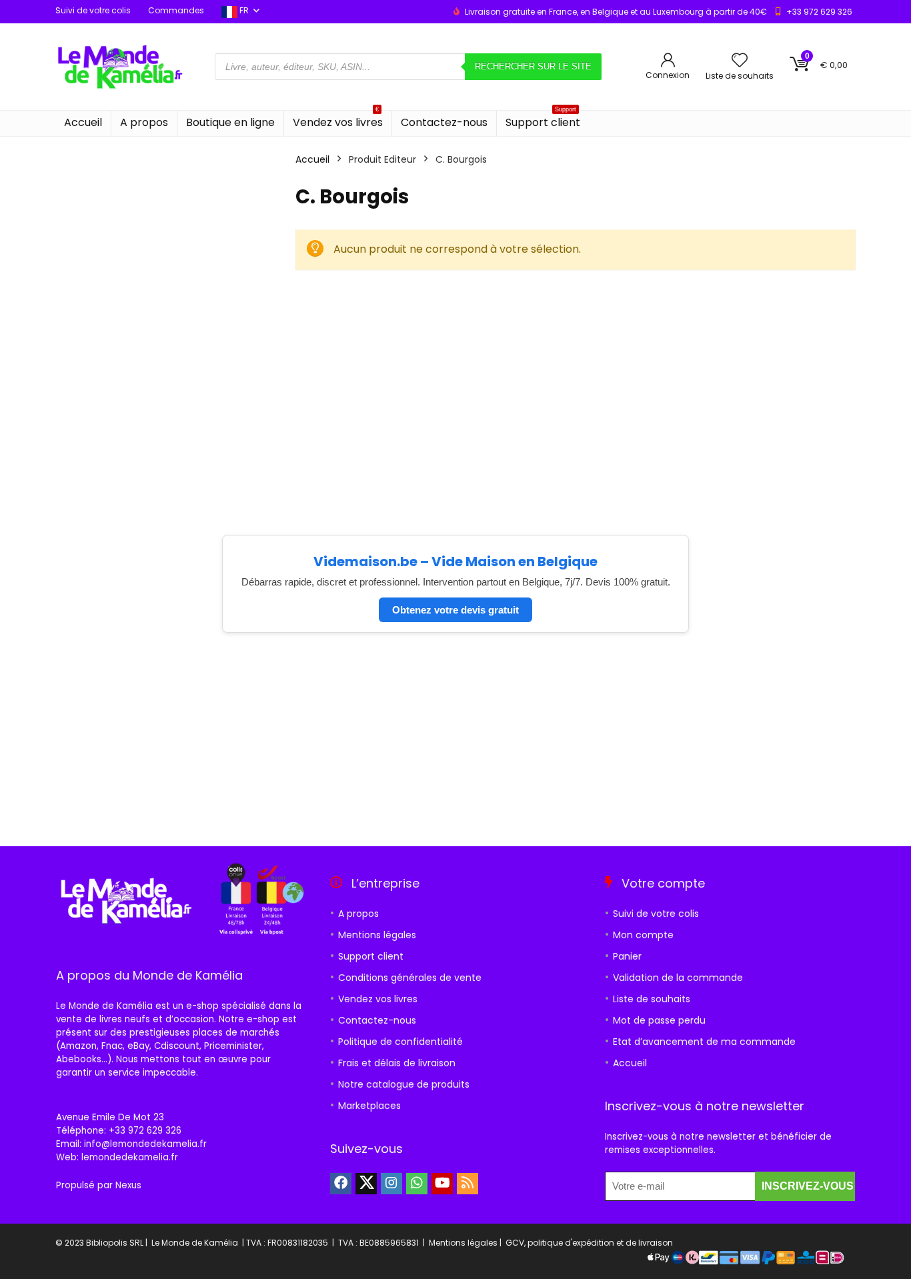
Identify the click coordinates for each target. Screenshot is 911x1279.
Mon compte (643, 935)
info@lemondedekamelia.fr (145, 1144)
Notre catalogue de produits (404, 1084)
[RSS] (467, 1183)
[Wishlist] (740, 61)
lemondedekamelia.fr (129, 1157)
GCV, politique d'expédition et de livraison (589, 1242)
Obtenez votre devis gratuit (455, 609)
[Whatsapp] (416, 1183)
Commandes (176, 10)
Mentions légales (377, 935)
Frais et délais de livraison (396, 1063)
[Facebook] (340, 1183)
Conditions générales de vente (410, 977)
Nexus (128, 1185)
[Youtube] (442, 1183)
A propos (144, 122)
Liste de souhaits (651, 999)
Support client (543, 120)
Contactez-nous (444, 122)
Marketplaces (369, 1105)
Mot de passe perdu (659, 1020)
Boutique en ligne (230, 122)
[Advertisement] (575, 382)
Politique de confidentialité (400, 1041)
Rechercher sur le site (533, 66)
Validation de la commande (678, 977)
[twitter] (366, 1183)
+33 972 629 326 (819, 11)
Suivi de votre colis (93, 10)
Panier (627, 956)
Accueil (83, 122)
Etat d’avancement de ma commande (704, 1041)
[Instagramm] (391, 1183)
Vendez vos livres (338, 120)
